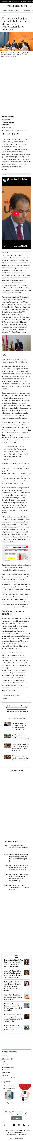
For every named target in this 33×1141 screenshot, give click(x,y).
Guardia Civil (6, 1072)
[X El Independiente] (4, 1125)
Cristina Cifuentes (8, 695)
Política (4, 16)
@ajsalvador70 (6, 119)
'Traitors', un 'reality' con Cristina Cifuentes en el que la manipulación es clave (20, 758)
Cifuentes (27, 395)
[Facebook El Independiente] (8, 1125)
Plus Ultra (5, 1064)
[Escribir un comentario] (17, 134)
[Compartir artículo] (3, 134)
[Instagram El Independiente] (19, 1125)
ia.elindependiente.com (10, 1103)
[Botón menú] (2, 6)
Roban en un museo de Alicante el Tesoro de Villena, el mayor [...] (19, 887)
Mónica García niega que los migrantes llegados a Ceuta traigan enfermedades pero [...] (18, 858)
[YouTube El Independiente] (14, 1125)
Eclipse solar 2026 (7, 1059)
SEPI (3, 1062)
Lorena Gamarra (8, 122)
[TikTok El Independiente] (29, 1125)
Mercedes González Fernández (11, 1078)
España (11, 10)
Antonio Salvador (8, 116)
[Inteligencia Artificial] (9, 1099)
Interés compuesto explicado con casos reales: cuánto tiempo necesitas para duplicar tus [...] (18, 877)
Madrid (19, 695)
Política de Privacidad (8, 1130)
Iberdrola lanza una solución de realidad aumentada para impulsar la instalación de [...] (19, 868)
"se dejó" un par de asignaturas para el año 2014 (16, 432)
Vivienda (20, 1)
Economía (18, 10)
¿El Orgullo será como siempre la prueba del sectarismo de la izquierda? (20, 737)
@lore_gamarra (6, 127)
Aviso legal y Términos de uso (23, 1130)
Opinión (4, 10)
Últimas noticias (13, 1)
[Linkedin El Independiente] (24, 1125)
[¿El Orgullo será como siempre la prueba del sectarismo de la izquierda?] (7, 737)
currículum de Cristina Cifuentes (17, 574)
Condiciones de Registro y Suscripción (16, 1132)
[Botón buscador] (31, 6)
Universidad (6, 698)
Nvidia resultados (27, 1)
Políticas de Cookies (11, 1134)
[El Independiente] (16, 6)
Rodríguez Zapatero (8, 1067)
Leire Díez (5, 1075)
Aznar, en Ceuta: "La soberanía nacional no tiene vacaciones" (18, 848)
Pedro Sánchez (6, 1070)
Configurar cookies (22, 1134)
